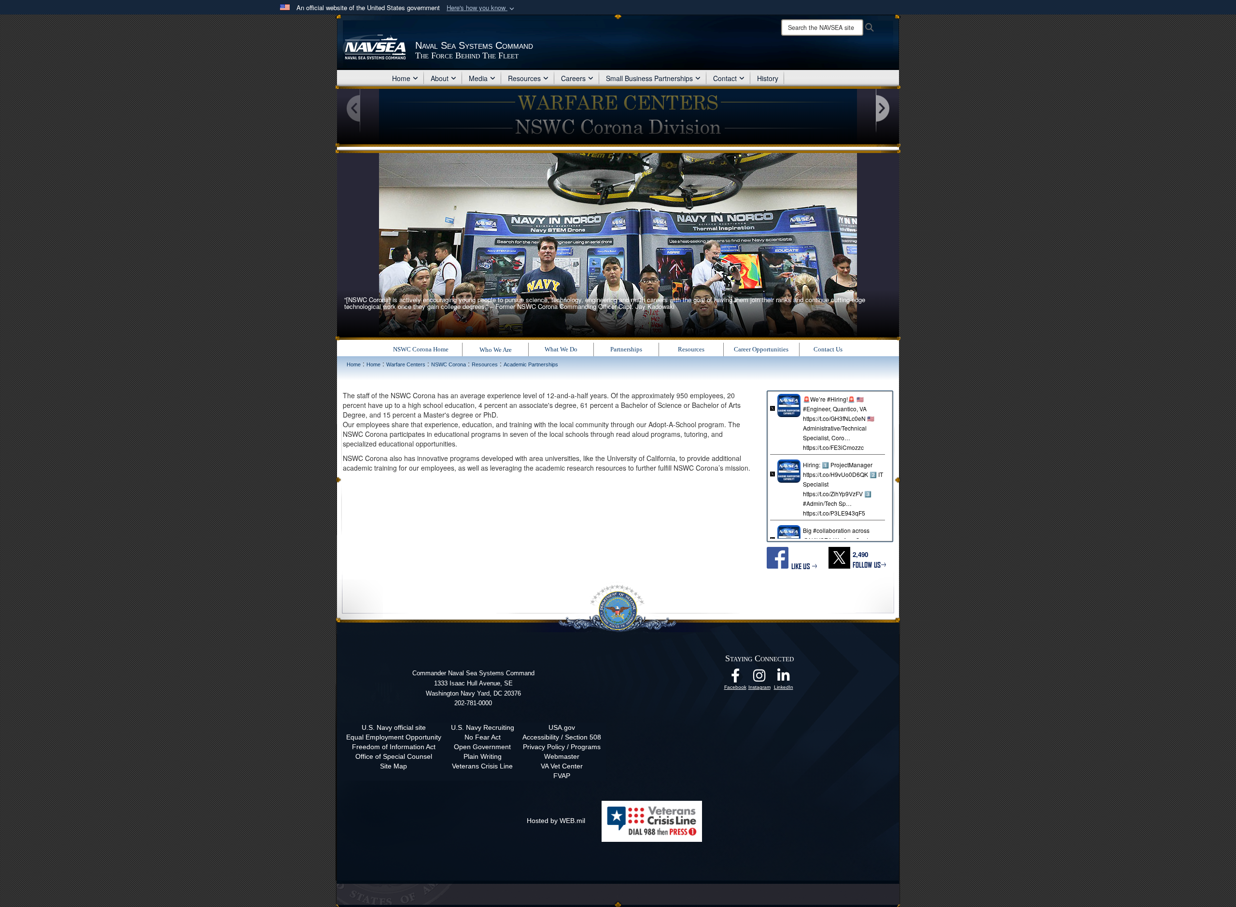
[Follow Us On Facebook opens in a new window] (735, 678)
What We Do (561, 349)
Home (401, 78)
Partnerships (626, 349)
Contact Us (828, 349)
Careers (573, 78)
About (440, 78)
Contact (725, 78)
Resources (524, 78)
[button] (481, 8)
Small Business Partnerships (649, 78)
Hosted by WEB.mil (556, 820)
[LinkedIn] (784, 678)
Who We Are (495, 349)
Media (478, 78)
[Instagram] (759, 678)
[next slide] (882, 109)
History (767, 78)
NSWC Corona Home (421, 349)
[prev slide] (354, 109)
